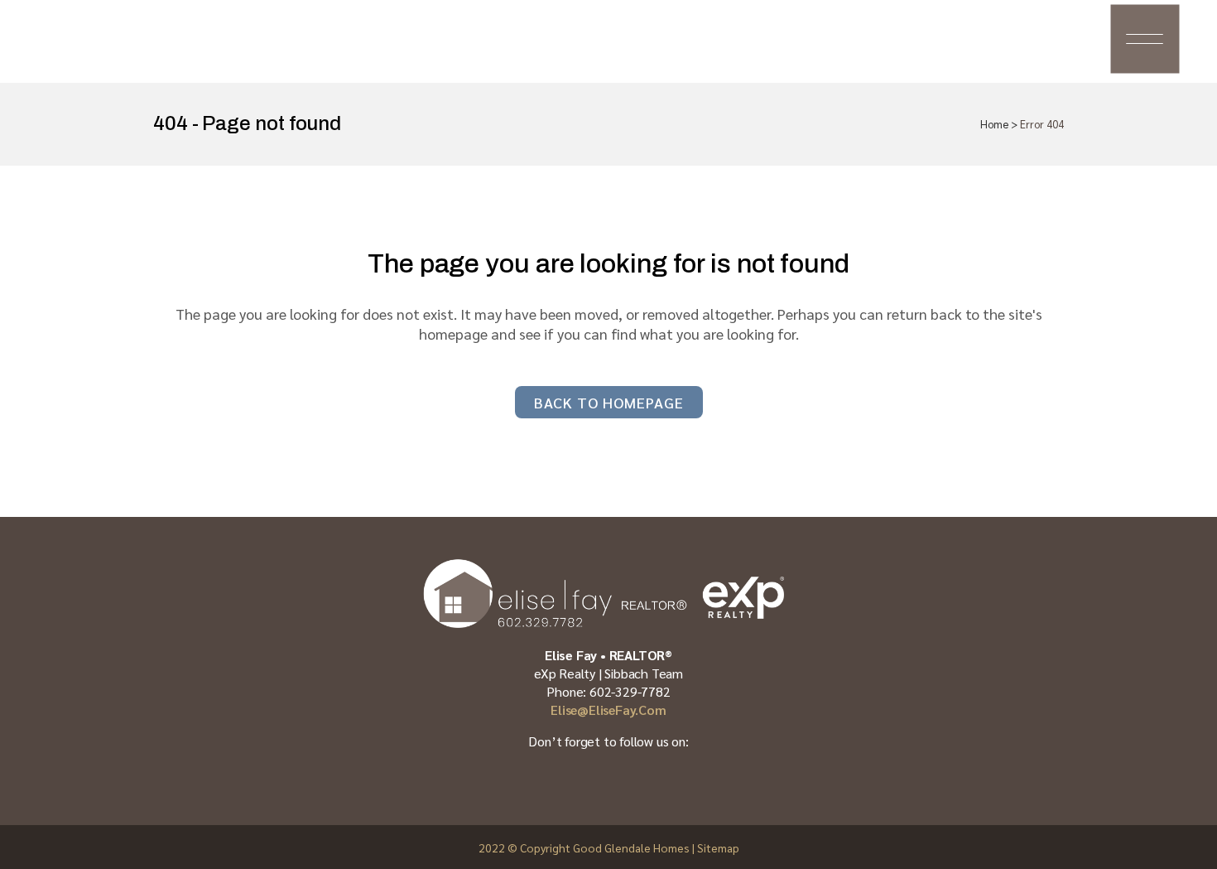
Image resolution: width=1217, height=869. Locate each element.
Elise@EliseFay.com (608, 709)
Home (994, 124)
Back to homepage (609, 402)
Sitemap (718, 847)
